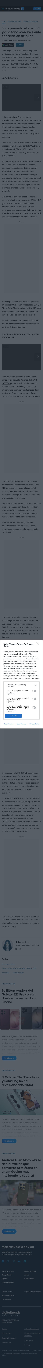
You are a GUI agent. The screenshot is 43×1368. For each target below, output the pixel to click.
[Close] (38, 644)
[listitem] (21, 685)
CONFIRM (13, 716)
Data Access (21, 724)
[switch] (34, 691)
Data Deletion (8, 724)
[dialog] (21, 684)
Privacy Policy (34, 724)
